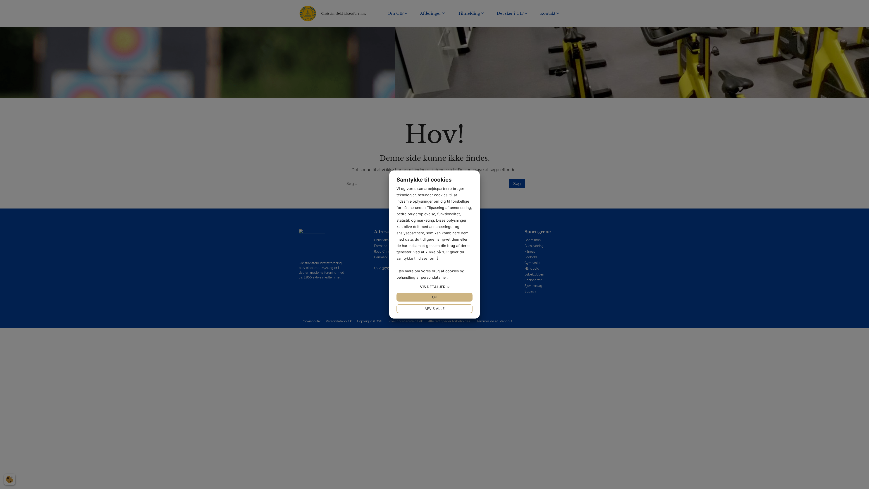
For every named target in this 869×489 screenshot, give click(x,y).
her (444, 277)
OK (434, 297)
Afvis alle (435, 308)
